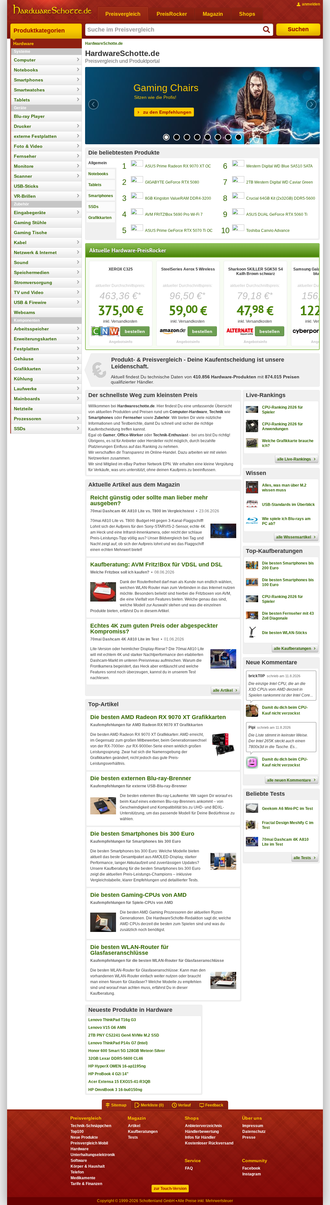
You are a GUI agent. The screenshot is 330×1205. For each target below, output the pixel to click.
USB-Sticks (26, 186)
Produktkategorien (39, 30)
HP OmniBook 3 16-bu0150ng (115, 1089)
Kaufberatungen (143, 1131)
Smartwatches (29, 89)
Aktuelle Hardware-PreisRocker (127, 250)
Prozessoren (27, 418)
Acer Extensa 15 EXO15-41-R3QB (119, 1081)
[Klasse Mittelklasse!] (279, 814)
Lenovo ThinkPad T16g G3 (112, 1020)
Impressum (252, 1126)
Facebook (251, 1168)
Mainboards (27, 398)
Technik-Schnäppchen (91, 1126)
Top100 (77, 1131)
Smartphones (28, 79)
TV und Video (29, 292)
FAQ (189, 1168)
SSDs (19, 428)
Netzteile (23, 408)
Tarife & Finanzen (86, 1183)
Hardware (23, 43)
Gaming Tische (30, 232)
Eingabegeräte (30, 212)
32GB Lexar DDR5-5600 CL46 (115, 1058)
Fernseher (25, 156)
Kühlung (23, 378)
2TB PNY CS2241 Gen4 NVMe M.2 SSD (123, 1035)
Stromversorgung (33, 282)
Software (79, 1160)
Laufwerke (25, 388)
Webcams (24, 312)
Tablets (22, 99)
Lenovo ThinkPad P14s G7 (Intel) (118, 1043)
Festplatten (26, 348)
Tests (133, 1137)
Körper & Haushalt (88, 1166)
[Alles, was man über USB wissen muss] (280, 510)
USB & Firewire (30, 302)
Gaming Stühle (30, 222)
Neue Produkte (84, 1137)
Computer (24, 59)
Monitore (24, 166)
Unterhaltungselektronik (93, 1155)
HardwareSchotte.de (104, 43)
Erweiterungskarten (35, 338)
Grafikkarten (27, 368)
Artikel (134, 1126)
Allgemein (97, 163)
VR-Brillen (25, 196)
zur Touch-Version (170, 1188)
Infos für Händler (200, 1137)
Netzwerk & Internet (35, 252)
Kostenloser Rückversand (209, 1143)
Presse (249, 1137)
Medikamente (83, 1178)
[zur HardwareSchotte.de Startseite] (52, 9)
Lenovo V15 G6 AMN (107, 1027)
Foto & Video (28, 146)
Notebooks (26, 69)
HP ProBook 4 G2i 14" (108, 1074)
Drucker (22, 126)
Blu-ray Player (29, 116)
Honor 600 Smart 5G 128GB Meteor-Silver (126, 1050)
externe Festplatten (35, 136)
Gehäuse (24, 358)
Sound (21, 262)
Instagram (251, 1174)
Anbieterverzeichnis (203, 1126)
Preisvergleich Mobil (89, 1143)
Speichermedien (31, 272)
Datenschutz (254, 1131)
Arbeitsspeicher (31, 328)
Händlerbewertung (202, 1131)
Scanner (23, 176)
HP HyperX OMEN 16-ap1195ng (117, 1066)
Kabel (20, 242)
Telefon (77, 1172)
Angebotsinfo (120, 342)
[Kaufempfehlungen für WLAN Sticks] (276, 638)
